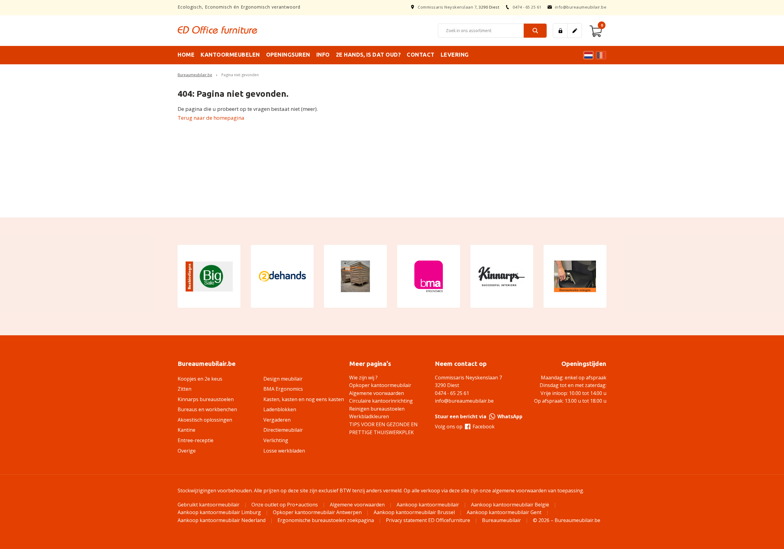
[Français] (600, 55)
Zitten (184, 388)
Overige (187, 450)
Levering (455, 54)
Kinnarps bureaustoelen (206, 399)
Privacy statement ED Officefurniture (428, 520)
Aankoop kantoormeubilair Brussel (414, 512)
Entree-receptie (195, 440)
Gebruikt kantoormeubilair (208, 504)
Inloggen (560, 31)
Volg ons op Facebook (465, 426)
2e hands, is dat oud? (368, 54)
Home (186, 54)
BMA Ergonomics (283, 388)
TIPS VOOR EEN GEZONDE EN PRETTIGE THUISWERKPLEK (383, 428)
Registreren (574, 31)
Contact (421, 54)
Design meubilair (283, 378)
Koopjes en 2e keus (200, 378)
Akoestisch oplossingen (205, 419)
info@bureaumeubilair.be (581, 7)
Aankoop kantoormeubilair (428, 504)
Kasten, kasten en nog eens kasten (303, 399)
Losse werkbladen (284, 450)
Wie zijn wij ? (363, 377)
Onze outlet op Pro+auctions (284, 504)
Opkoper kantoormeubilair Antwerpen (317, 512)
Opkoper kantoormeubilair (380, 385)
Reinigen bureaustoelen (377, 408)
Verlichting (275, 440)
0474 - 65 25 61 (527, 7)
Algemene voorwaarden (376, 393)
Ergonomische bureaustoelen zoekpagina (325, 520)
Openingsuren (288, 54)
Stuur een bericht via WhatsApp (478, 416)
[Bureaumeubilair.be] (217, 30)
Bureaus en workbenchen (207, 409)
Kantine (186, 430)
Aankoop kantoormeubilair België (510, 504)
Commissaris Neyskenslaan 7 (447, 7)
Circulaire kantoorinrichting (381, 400)
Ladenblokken (279, 409)
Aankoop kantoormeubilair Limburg (219, 512)
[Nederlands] (588, 55)
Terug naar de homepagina (211, 117)
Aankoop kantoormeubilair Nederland (222, 520)
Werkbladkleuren (369, 416)
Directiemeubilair (283, 430)
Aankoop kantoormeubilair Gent (504, 512)
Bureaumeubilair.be (195, 74)
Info (323, 54)
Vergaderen (277, 419)
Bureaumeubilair (501, 520)
